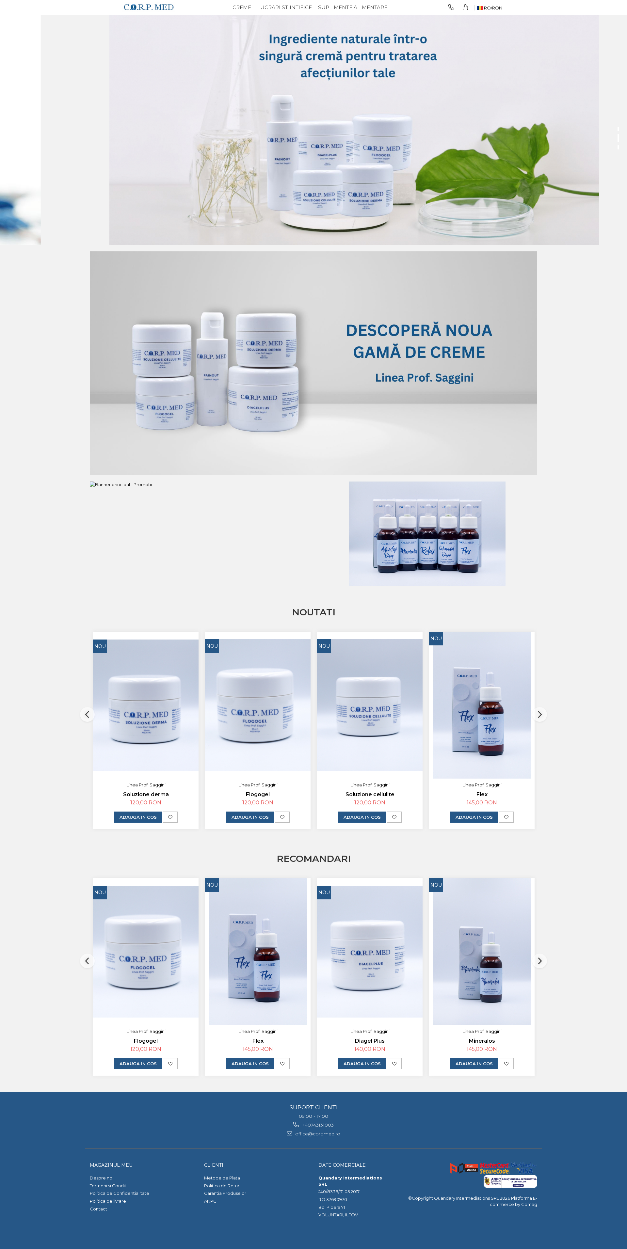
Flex (482, 794)
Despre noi (101, 1177)
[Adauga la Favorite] (170, 817)
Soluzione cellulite (370, 794)
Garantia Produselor (225, 1193)
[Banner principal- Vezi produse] (313, 363)
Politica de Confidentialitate (119, 1193)
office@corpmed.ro (317, 1134)
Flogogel (258, 794)
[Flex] (482, 705)
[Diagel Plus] (370, 952)
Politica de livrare (108, 1201)
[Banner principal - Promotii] (200, 485)
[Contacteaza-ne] (451, 7)
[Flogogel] (258, 705)
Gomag (528, 1204)
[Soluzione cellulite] (370, 705)
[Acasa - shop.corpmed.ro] (148, 7)
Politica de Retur (221, 1185)
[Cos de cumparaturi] (465, 7)
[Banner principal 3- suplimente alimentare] (427, 534)
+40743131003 (317, 1125)
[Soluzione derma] (146, 705)
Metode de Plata (222, 1177)
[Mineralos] (482, 951)
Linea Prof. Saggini (146, 784)
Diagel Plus (370, 1041)
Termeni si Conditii (109, 1185)
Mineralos (482, 1041)
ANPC (210, 1201)
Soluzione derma (146, 794)
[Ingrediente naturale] (313, 122)
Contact (98, 1208)
